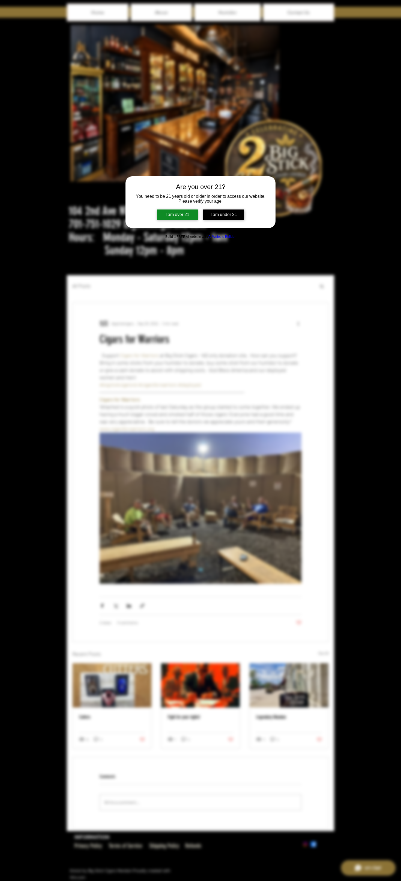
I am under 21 (224, 214)
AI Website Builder (222, 237)
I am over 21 (177, 214)
